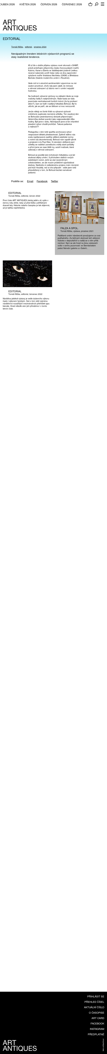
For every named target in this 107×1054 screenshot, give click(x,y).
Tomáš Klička (17, 46)
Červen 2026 (49, 4)
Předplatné (96, 1034)
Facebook (97, 1023)
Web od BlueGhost (103, 1045)
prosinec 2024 (40, 46)
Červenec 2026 (72, 4)
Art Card (98, 1018)
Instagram (97, 1029)
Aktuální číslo (94, 1007)
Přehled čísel (94, 1001)
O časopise (96, 1012)
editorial (28, 46)
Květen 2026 (28, 4)
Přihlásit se (95, 996)
